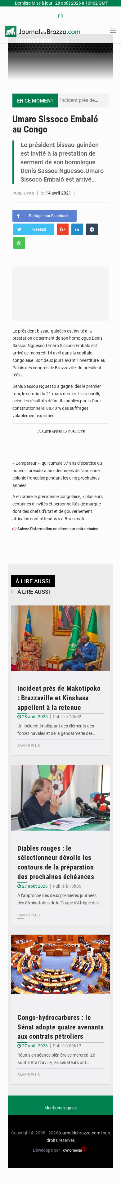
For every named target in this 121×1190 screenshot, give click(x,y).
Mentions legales (60, 1107)
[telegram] (92, 229)
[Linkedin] (77, 229)
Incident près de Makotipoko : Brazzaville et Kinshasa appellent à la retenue (59, 698)
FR (60, 16)
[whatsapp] (19, 243)
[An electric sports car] (60, 638)
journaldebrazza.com (79, 1132)
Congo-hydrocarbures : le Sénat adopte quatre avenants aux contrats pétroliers (60, 1027)
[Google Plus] (63, 229)
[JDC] (42, 30)
